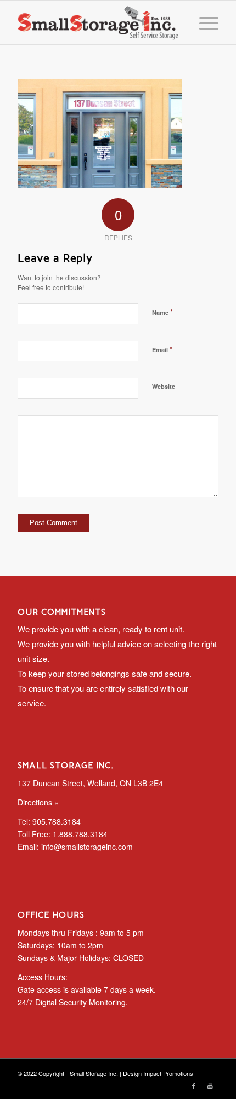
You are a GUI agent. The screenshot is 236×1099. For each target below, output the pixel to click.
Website (163, 386)
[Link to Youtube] (210, 1085)
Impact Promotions (168, 1073)
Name (162, 312)
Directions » (38, 802)
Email (162, 349)
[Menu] (203, 22)
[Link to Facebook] (194, 1085)
